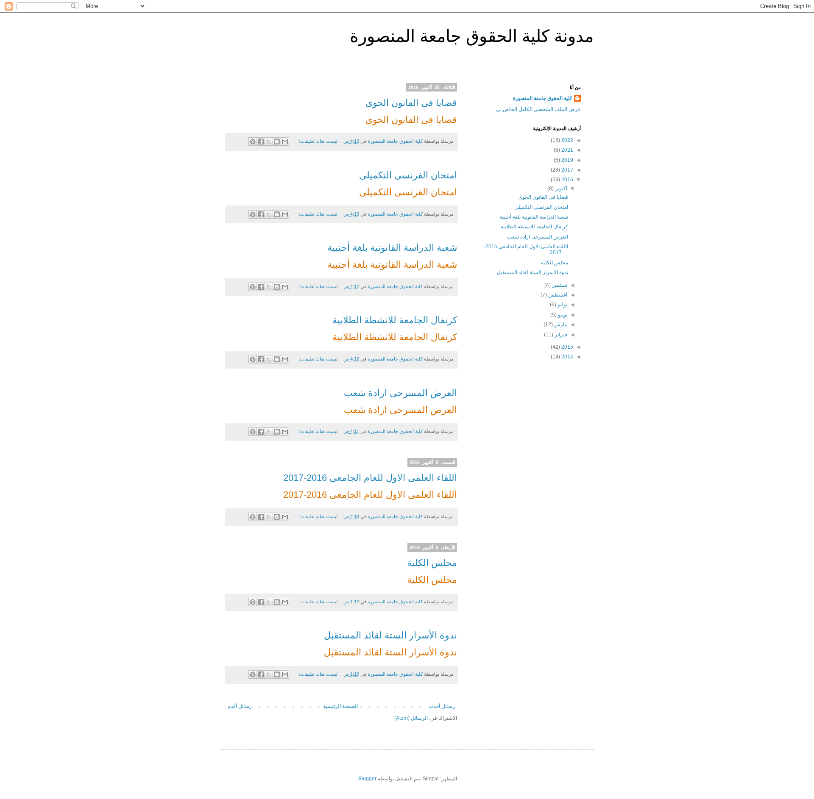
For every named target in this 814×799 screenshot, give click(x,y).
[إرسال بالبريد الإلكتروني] (285, 141)
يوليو (561, 305)
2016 (566, 180)
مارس (560, 324)
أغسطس (557, 295)
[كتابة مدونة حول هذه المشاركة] (277, 141)
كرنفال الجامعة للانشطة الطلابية (394, 320)
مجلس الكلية (432, 563)
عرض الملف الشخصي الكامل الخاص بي (538, 109)
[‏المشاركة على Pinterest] (252, 141)
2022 (566, 140)
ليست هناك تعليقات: (317, 141)
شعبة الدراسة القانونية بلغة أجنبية (392, 247)
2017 (566, 170)
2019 (566, 160)
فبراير (560, 335)
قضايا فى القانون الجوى (411, 102)
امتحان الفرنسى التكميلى (408, 175)
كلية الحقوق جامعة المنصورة (542, 98)
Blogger (367, 779)
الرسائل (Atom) (411, 718)
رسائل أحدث (442, 706)
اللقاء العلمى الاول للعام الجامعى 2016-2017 (370, 477)
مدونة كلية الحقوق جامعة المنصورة (472, 36)
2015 (566, 347)
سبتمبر (559, 285)
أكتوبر (560, 188)
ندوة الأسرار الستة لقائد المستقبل (390, 635)
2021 (566, 150)
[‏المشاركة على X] (269, 141)
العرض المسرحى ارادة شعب (400, 393)
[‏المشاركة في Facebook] (260, 141)
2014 (566, 357)
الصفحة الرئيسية (340, 706)
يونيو (562, 315)
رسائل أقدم (240, 706)
